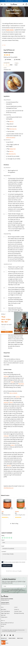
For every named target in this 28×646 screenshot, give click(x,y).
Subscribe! (7, 331)
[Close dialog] (27, 312)
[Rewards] (3, 642)
